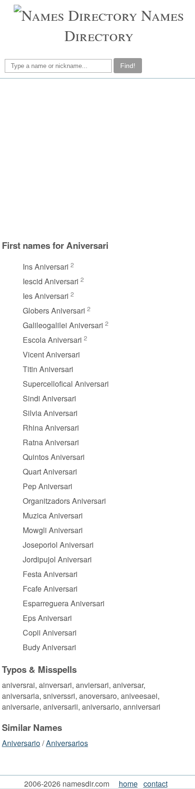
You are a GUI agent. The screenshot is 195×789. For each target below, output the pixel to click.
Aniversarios (67, 743)
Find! (127, 65)
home (128, 783)
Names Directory (124, 25)
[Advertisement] (96, 159)
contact (155, 783)
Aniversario (21, 743)
